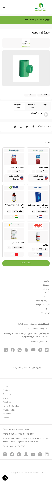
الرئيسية (47, 20)
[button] (4, 7)
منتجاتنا (39, 20)
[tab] (44, 106)
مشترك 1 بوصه (29, 20)
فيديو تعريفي (36, 114)
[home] (40, 6)
